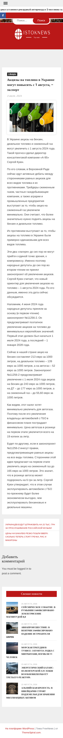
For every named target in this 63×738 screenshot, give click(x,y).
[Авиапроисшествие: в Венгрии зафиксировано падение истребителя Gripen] (12, 627)
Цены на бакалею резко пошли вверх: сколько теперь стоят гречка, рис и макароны (26, 536)
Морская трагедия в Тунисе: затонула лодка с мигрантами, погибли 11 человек (30, 652)
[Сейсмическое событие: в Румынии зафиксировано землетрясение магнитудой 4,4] (12, 607)
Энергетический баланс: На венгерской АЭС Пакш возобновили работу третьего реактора (30, 672)
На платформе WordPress (19, 728)
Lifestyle (12, 74)
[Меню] (5, 3)
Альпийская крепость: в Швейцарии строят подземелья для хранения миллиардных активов (30, 692)
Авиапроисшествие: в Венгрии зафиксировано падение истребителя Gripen (29, 632)
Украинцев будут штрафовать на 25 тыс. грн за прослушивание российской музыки (30, 526)
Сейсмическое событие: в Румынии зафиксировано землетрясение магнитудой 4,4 (30, 612)
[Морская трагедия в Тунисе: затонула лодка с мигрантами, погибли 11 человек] (12, 647)
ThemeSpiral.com (31, 732)
